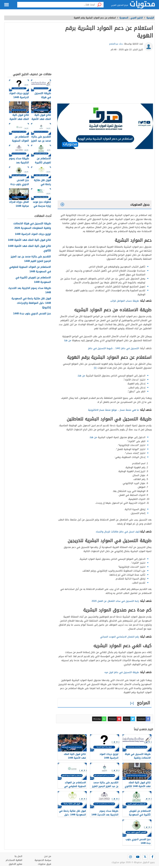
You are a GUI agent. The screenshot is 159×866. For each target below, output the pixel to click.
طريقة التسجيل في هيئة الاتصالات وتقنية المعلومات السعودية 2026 (32, 225)
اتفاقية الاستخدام (14, 860)
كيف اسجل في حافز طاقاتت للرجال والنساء (118, 531)
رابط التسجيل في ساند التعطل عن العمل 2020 (115, 601)
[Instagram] (130, 856)
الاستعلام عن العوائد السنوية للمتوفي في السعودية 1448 (30, 269)
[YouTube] (137, 856)
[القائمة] (6, 4)
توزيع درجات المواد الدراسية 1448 (33, 234)
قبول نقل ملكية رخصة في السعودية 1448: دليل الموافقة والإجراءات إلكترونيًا (31, 303)
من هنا (67, 340)
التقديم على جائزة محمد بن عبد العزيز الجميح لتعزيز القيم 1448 (31, 258)
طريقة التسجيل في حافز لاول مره (121, 672)
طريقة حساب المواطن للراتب (124, 301)
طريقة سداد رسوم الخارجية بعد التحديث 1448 (29, 290)
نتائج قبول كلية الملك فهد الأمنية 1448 (29, 240)
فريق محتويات (44, 864)
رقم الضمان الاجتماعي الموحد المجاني (119, 637)
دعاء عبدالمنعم (116, 44)
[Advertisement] (104, 78)
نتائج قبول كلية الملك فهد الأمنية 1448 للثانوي (29, 248)
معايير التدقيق (15, 864)
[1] (95, 368)
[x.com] (145, 856)
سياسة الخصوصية (43, 860)
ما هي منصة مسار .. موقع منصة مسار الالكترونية (113, 410)
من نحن (47, 856)
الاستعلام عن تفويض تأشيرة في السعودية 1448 (33, 279)
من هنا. (81, 375)
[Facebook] (152, 856)
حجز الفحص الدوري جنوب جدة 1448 (32, 313)
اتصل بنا (18, 856)
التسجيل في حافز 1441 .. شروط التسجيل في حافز (113, 348)
